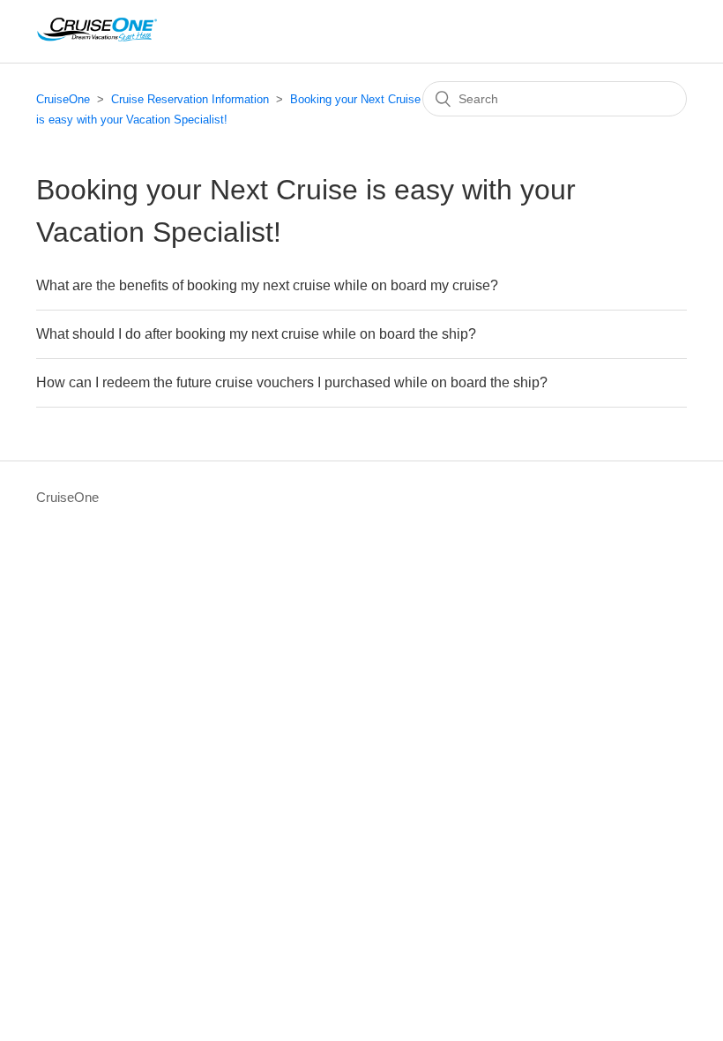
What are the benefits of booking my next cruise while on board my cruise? (267, 285)
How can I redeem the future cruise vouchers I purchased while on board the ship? (292, 382)
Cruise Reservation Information (190, 99)
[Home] (96, 40)
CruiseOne (63, 99)
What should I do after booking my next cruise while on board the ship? (256, 333)
